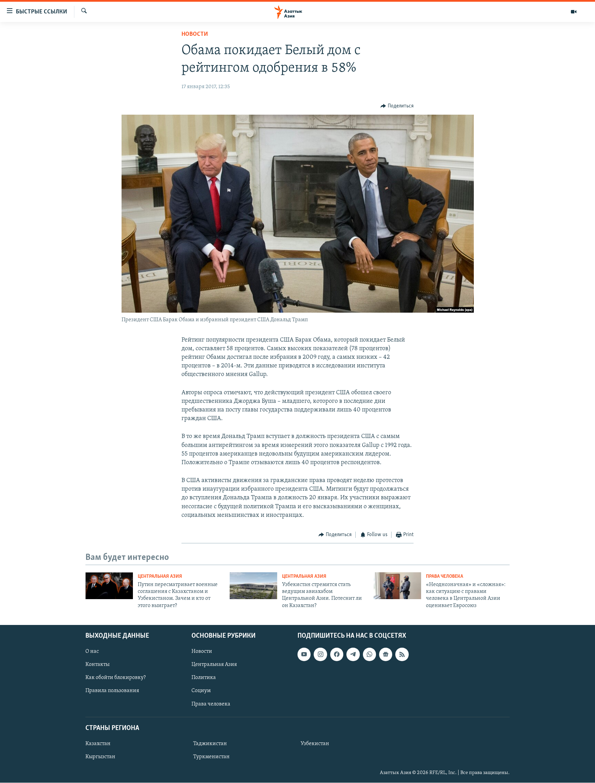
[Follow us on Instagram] (320, 654)
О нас (92, 652)
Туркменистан (211, 757)
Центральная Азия (160, 576)
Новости (194, 34)
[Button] (397, 106)
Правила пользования (112, 691)
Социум (201, 691)
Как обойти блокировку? (115, 678)
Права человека (444, 576)
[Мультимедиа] (573, 12)
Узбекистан (315, 744)
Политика (203, 678)
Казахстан (98, 744)
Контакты (97, 665)
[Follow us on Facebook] (336, 654)
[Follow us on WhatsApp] (369, 654)
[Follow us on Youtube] (304, 654)
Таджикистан (210, 744)
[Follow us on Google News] (385, 654)
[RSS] (401, 654)
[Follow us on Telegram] (352, 654)
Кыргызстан (100, 757)
